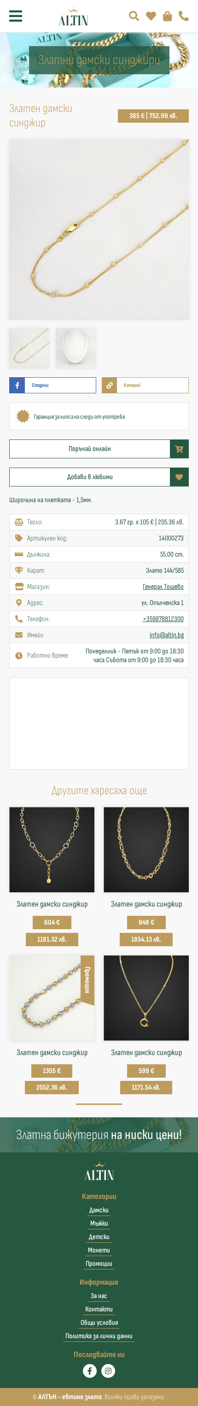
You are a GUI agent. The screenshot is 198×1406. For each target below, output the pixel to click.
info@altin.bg (167, 635)
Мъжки (99, 1223)
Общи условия (99, 1322)
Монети (99, 1250)
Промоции (99, 1263)
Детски (99, 1237)
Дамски (99, 1210)
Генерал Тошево (163, 586)
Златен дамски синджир (52, 904)
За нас (99, 1296)
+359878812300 (163, 619)
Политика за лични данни (99, 1336)
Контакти (99, 1309)
